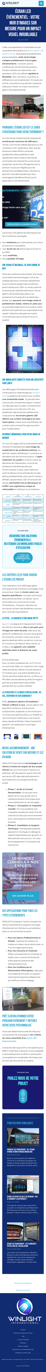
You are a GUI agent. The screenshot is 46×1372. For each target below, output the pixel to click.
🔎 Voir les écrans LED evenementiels (23, 558)
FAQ (23, 1336)
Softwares (23, 1343)
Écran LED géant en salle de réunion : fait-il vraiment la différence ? (22, 1197)
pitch (7, 624)
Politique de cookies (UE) (23, 1353)
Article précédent (23, 1283)
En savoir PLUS (23, 895)
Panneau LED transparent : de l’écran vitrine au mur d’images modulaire (21, 1150)
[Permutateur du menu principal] (41, 3)
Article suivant (23, 1290)
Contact (23, 1330)
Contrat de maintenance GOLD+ (23, 1333)
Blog (8, 1155)
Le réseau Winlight (23, 1339)
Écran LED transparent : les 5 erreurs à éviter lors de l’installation (21, 1244)
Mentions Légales (23, 1346)
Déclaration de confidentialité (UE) (23, 1349)
